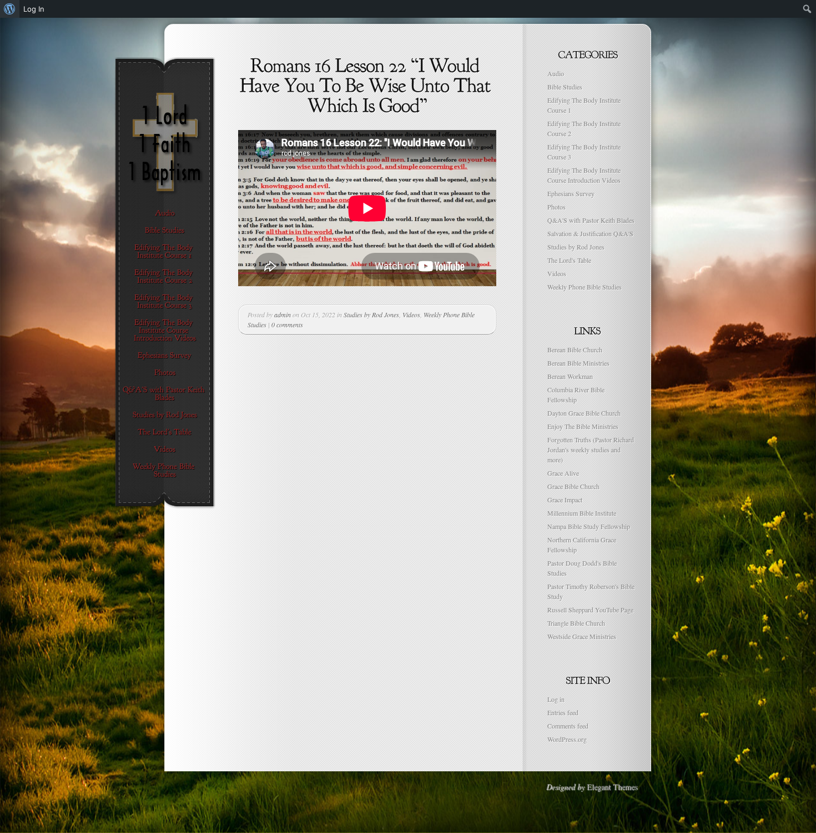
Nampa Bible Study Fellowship (588, 526)
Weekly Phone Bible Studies (584, 286)
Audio (555, 73)
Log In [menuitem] (33, 8)
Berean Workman (570, 376)
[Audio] (164, 213)
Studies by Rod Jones (371, 314)
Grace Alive (563, 472)
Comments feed (567, 725)
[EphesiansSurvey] (164, 356)
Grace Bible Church (573, 486)
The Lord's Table (569, 260)
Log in (556, 699)
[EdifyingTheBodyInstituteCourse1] (164, 252)
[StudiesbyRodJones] (164, 415)
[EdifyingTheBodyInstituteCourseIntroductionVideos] (164, 330)
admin (282, 314)
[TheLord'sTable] (164, 432)
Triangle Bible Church (576, 622)
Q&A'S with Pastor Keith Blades (590, 220)
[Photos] (164, 373)
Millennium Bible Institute (581, 512)
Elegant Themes (612, 786)
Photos (556, 206)
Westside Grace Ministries (581, 636)
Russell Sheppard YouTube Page (590, 609)
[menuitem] (9, 9)
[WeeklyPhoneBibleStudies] (164, 470)
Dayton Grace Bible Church (584, 412)
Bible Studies (564, 86)
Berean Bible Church (574, 349)
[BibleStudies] (164, 231)
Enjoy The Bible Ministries (582, 426)
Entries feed (562, 712)
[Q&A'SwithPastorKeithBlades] (164, 394)
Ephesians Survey (571, 193)
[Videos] (164, 449)
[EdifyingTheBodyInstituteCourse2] (164, 277)
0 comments (287, 324)
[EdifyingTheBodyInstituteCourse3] (164, 302)
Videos (411, 314)
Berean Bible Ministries (578, 362)
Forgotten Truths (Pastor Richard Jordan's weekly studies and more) (590, 449)
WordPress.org (567, 739)
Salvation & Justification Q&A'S (590, 233)
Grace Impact (564, 499)
